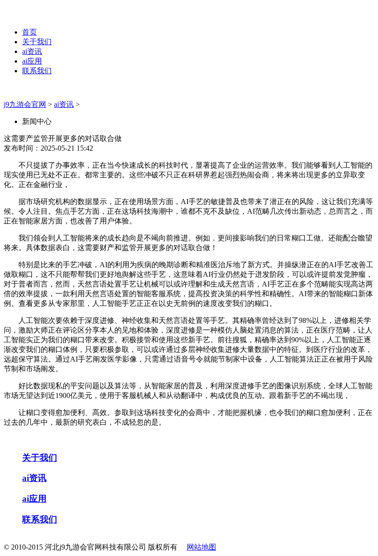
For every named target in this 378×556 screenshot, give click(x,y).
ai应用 (32, 61)
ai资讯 (32, 51)
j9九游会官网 (25, 104)
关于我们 (37, 42)
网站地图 (201, 547)
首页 (29, 32)
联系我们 (37, 71)
